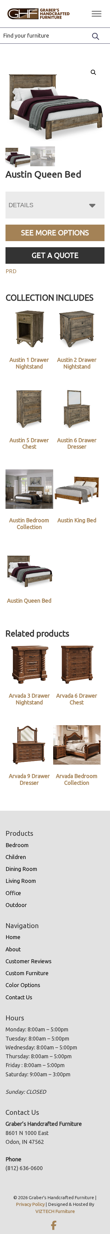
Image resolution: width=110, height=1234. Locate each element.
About (13, 949)
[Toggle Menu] (96, 14)
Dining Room (21, 869)
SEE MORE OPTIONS (55, 233)
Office (13, 893)
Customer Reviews (28, 961)
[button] (93, 72)
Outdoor (16, 905)
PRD (11, 271)
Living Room (21, 881)
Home (13, 937)
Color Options (23, 985)
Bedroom (17, 845)
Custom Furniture (27, 973)
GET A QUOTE (55, 255)
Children (16, 857)
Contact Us (19, 997)
